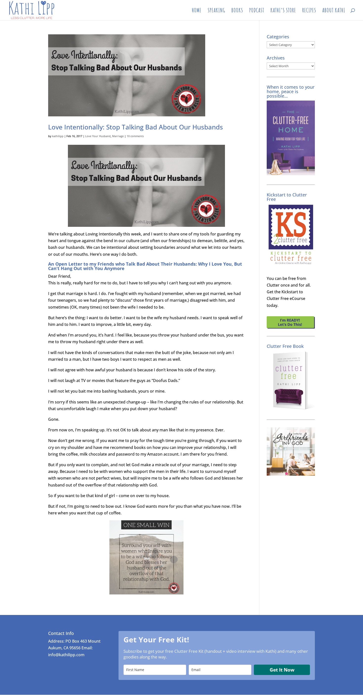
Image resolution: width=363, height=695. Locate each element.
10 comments (135, 136)
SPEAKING (216, 11)
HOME (197, 11)
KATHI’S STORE (283, 11)
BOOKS (237, 11)
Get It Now (282, 670)
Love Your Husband (98, 136)
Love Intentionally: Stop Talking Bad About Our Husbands (135, 127)
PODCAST (256, 11)
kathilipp (57, 136)
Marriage (118, 136)
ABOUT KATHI (333, 11)
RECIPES (309, 11)
